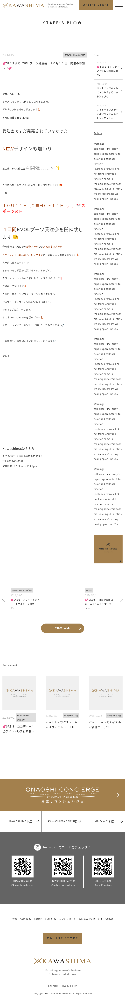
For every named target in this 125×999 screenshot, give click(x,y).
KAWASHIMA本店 (20, 821)
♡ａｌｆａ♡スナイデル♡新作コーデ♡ (105, 724)
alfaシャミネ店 (71, 715)
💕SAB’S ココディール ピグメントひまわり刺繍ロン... (19, 729)
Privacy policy (69, 985)
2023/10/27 (9, 717)
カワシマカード (67, 918)
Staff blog (50, 918)
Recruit (38, 918)
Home (14, 918)
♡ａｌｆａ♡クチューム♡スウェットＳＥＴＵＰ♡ (62, 724)
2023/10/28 (95, 715)
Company (25, 918)
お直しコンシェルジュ (91, 918)
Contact (109, 918)
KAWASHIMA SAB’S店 (75, 54)
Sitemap (53, 985)
